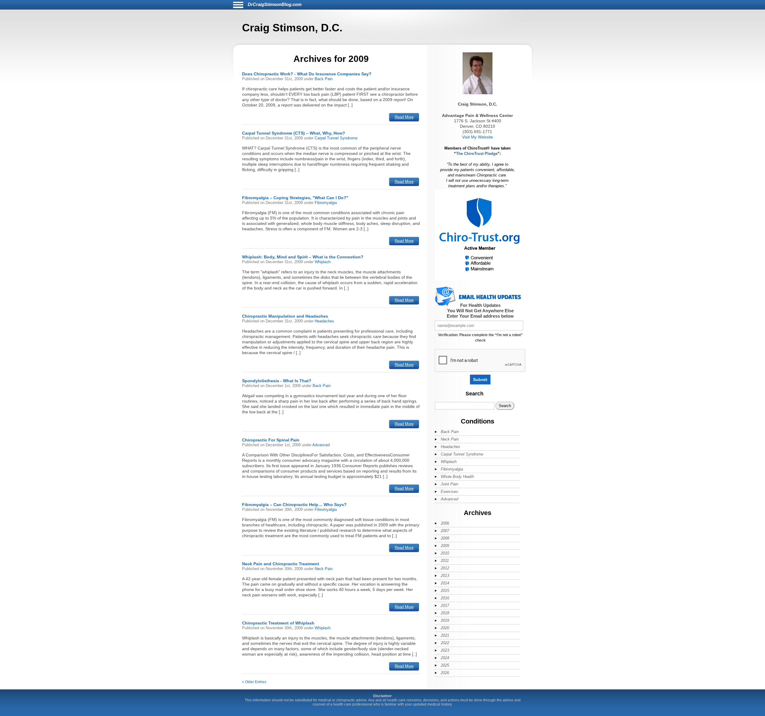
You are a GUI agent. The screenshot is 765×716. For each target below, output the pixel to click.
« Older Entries (254, 682)
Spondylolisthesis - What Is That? (276, 380)
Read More (404, 117)
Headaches (324, 321)
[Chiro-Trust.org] (480, 279)
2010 (445, 553)
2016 (445, 598)
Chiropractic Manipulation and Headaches (285, 316)
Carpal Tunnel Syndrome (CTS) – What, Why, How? (293, 133)
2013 (445, 575)
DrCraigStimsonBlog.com (275, 4)
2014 (445, 583)
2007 (445, 530)
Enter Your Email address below (480, 316)
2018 (445, 613)
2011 (445, 560)
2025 (445, 665)
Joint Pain (449, 484)
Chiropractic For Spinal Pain (270, 440)
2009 (445, 545)
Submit (480, 379)
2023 (445, 650)
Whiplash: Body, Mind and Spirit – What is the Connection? (302, 257)
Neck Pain (324, 568)
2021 (445, 635)
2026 (445, 673)
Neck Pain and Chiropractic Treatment (280, 563)
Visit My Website (477, 137)
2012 (445, 568)
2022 (445, 643)
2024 (445, 658)
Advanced (321, 445)
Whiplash (323, 262)
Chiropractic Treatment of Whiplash (278, 623)
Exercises (449, 491)
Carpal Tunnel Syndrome (336, 138)
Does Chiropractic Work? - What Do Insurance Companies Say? (306, 73)
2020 (445, 628)
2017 (445, 605)
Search (475, 394)
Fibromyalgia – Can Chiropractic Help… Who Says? (294, 504)
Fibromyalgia (326, 202)
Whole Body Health (457, 476)
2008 (445, 538)
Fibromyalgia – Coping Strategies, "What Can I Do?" (295, 197)
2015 (445, 590)
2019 (445, 620)
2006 (445, 523)
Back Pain (324, 79)
